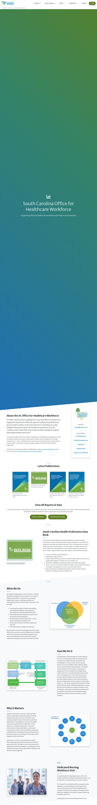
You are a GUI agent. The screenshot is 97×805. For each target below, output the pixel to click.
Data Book (81, 444)
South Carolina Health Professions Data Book (27, 451)
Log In (92, 3)
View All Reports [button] (38, 517)
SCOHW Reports (81, 436)
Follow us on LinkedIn (81, 452)
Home (4, 8)
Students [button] (36, 3)
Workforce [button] (72, 3)
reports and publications (48, 449)
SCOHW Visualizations (81, 440)
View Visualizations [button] (57, 517)
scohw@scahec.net (80, 427)
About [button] (61, 3)
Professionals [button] (49, 3)
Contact (84, 3)
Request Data (81, 448)
